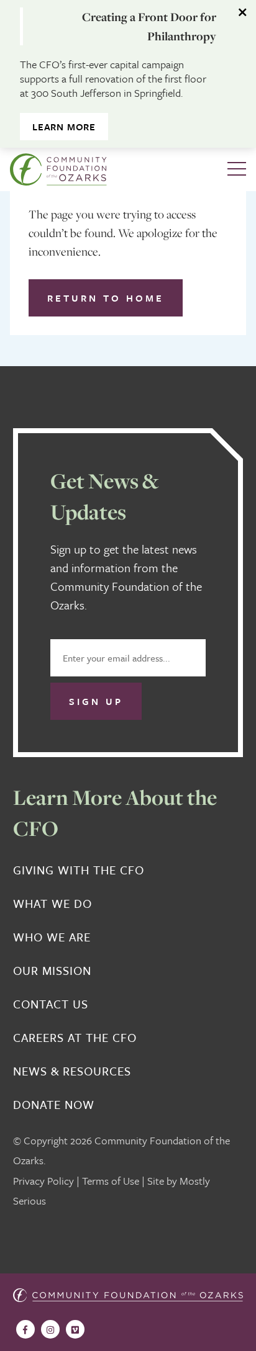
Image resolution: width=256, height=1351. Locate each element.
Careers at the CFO (75, 1037)
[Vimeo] (75, 1329)
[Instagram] (50, 1329)
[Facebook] (25, 1329)
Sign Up (96, 701)
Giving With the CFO (78, 870)
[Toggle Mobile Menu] (237, 169)
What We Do (52, 903)
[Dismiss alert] (243, 12)
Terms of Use (110, 1180)
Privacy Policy (43, 1180)
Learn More (64, 126)
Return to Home (105, 298)
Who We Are (52, 937)
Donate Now (53, 1104)
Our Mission (52, 970)
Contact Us (50, 1004)
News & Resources (72, 1071)
